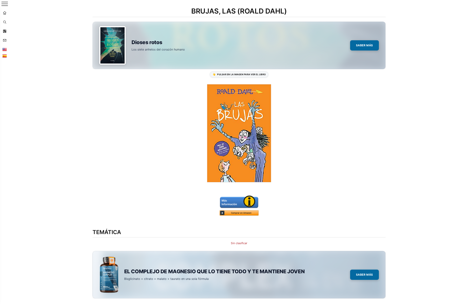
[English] (4, 49)
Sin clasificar (239, 243)
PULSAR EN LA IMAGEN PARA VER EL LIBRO (239, 74)
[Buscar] (4, 22)
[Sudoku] (4, 31)
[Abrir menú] (4, 4)
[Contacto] (4, 40)
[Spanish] (4, 56)
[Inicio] (4, 13)
